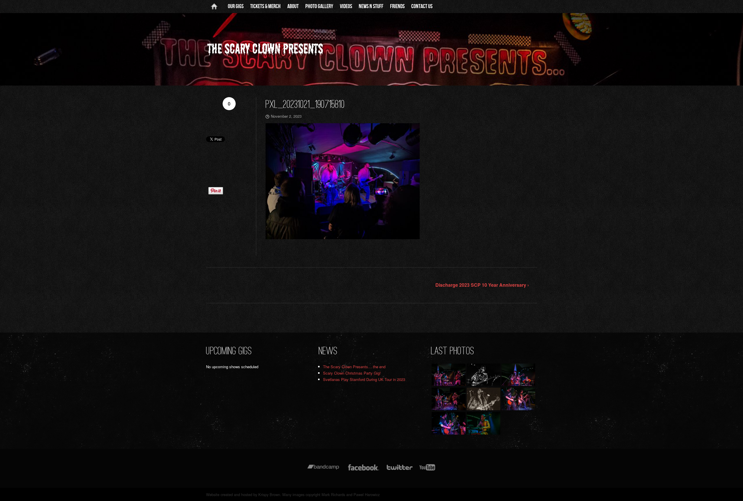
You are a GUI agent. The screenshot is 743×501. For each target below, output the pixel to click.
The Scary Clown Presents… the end (354, 366)
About (293, 6)
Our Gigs (236, 6)
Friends (397, 6)
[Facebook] (363, 470)
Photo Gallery (319, 6)
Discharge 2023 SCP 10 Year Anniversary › (482, 285)
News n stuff (371, 6)
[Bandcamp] (323, 470)
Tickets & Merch (265, 6)
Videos (346, 6)
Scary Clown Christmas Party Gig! (352, 373)
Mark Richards (333, 494)
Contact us (421, 6)
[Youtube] (427, 470)
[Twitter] (399, 470)
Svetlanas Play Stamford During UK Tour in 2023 (364, 379)
